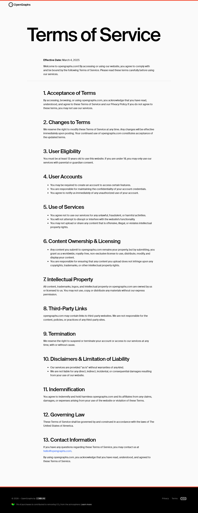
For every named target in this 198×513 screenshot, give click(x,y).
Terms (175, 498)
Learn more (86, 504)
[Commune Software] (40, 498)
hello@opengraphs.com (57, 451)
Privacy (165, 498)
